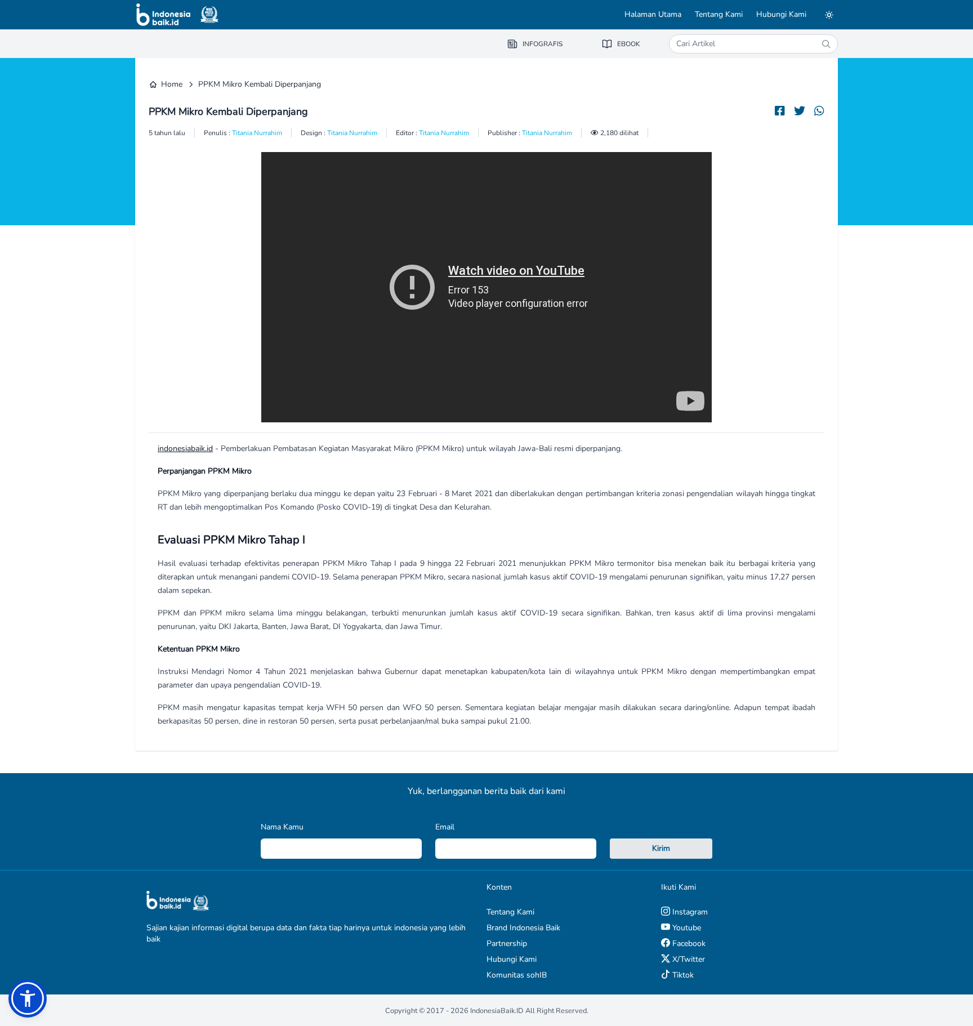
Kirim (661, 848)
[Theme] (829, 15)
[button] (27, 998)
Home (171, 84)
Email (444, 827)
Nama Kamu (282, 827)
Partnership (506, 943)
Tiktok (682, 975)
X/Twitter (687, 959)
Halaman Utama (652, 14)
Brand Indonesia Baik (523, 927)
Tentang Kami (719, 14)
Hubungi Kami (781, 14)
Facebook (688, 943)
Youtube (685, 927)
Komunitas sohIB (516, 975)
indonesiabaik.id (185, 448)
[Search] (826, 43)
